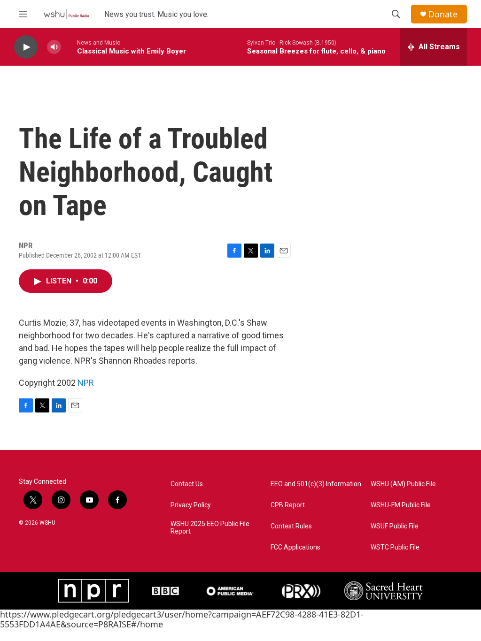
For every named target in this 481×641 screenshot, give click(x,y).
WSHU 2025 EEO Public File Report (210, 527)
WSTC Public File (395, 547)
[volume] (54, 47)
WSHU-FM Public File (401, 505)
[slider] (69, 47)
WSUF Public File (395, 526)
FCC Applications (295, 547)
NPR (86, 383)
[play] (25, 47)
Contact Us (187, 484)
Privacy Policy (191, 505)
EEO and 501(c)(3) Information (316, 484)
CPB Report (288, 505)
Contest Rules (291, 526)
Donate (443, 14)
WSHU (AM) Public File (403, 484)
